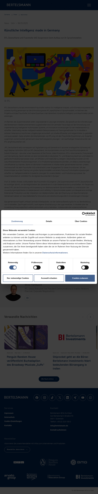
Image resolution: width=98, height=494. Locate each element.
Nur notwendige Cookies (18, 278)
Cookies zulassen (80, 278)
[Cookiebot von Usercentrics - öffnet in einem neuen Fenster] (84, 214)
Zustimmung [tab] (17, 221)
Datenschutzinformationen (55, 253)
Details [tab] (49, 221)
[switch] (37, 267)
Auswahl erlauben (49, 278)
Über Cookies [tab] (81, 221)
